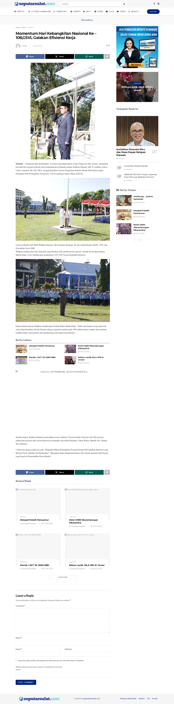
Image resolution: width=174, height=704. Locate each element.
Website (68, 649)
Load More (62, 577)
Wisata (134, 11)
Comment (21, 606)
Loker (100, 11)
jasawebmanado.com (91, 698)
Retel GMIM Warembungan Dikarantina (141, 227)
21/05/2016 (37, 46)
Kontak (155, 698)
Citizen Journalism (41, 11)
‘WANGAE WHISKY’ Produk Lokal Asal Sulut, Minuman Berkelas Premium (140, 175)
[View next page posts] (139, 240)
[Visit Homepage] (34, 3)
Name (19, 638)
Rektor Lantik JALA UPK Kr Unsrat (86, 565)
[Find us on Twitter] (158, 3)
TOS (148, 698)
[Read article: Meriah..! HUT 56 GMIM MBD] (21, 360)
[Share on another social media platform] (107, 56)
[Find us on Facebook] (154, 3)
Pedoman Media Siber (128, 698)
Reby (25, 46)
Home (18, 27)
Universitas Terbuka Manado (136, 166)
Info (88, 11)
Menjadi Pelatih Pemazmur (42, 346)
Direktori (61, 11)
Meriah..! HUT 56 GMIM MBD (42, 357)
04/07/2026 (84, 351)
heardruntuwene (29, 523)
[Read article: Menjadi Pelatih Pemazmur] (21, 349)
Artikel (23, 516)
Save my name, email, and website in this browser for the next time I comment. (51, 660)
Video (123, 11)
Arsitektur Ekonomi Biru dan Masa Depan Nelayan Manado (131, 152)
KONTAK (153, 11)
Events (76, 11)
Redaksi (142, 698)
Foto (111, 11)
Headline (31, 27)
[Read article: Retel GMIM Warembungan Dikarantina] (70, 349)
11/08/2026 (35, 349)
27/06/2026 (35, 360)
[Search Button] (124, 3)
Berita (21, 11)
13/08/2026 (140, 202)
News (24, 27)
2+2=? (18, 670)
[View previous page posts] (135, 240)
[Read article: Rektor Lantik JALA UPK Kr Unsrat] (70, 360)
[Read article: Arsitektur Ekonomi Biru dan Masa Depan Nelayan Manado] (137, 131)
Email (19, 649)
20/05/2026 (84, 363)
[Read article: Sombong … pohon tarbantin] (124, 200)
